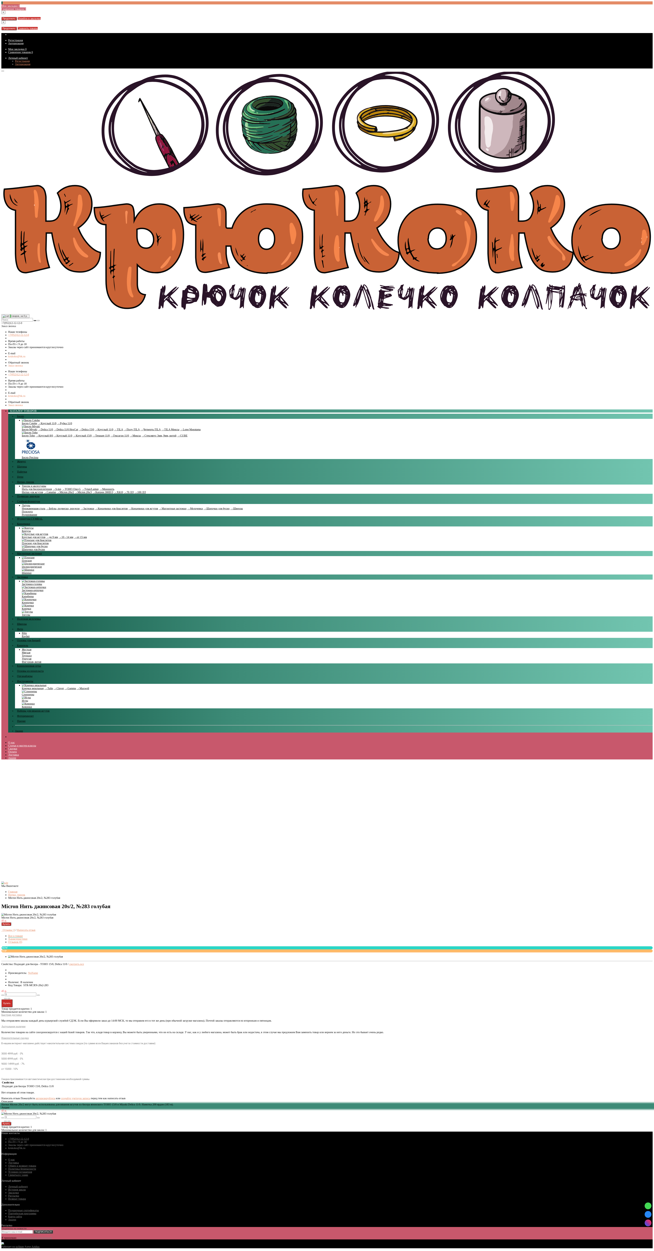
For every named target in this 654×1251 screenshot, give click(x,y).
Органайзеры (25, 676)
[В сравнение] (8, 998)
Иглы (25, 700)
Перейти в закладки (29, 18)
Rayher (26, 636)
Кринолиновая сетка (29, 665)
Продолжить (9, 18)
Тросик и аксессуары (34, 486)
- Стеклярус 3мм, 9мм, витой (159, 435)
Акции (19, 730)
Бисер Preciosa (30, 457)
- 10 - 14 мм (66, 537)
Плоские (27, 560)
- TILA (118, 429)
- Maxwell (83, 688)
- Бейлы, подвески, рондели (63, 508)
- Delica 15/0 (86, 429)
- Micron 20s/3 (83, 492)
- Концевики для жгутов (143, 508)
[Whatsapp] (648, 1205)
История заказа (17, 1189)
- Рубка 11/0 (64, 423)
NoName (33, 973)
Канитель (22, 645)
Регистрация (15, 40)
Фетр (20, 629)
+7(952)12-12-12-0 (18, 334)
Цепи (20, 476)
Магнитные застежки (29, 553)
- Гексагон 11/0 (119, 435)
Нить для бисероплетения (37, 489)
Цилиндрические (32, 566)
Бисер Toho (28, 435)
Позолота (27, 511)
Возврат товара (17, 1198)
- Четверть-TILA (150, 429)
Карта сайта (15, 1216)
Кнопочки (28, 602)
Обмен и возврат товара (22, 1165)
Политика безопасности (22, 1168)
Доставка (13, 754)
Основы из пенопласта (30, 671)
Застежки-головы (32, 584)
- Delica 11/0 (45, 429)
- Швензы (236, 508)
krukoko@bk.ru (16, 356)
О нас (11, 742)
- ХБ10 (118, 492)
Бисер (20, 416)
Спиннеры (28, 694)
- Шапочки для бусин (217, 508)
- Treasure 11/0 (101, 435)
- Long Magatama (190, 429)
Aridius (36, 1246)
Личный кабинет (18, 58)
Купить (6, 924)
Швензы (22, 624)
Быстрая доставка (11, 1014)
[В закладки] (5, 998)
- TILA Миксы (170, 429)
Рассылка (13, 1195)
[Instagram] (648, 1222)
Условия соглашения (20, 1171)
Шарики (27, 572)
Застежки (22, 577)
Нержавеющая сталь (33, 508)
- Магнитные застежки (172, 508)
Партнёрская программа (22, 1213)
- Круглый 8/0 (44, 435)
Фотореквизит (25, 715)
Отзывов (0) (15, 942)
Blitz (24, 633)
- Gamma (70, 688)
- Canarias (50, 492)
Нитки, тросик (25, 481)
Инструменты (25, 681)
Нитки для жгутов (32, 492)
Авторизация (16, 43)
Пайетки (22, 471)
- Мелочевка (195, 508)
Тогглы (26, 614)
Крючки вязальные (33, 688)
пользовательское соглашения (34, 1237)
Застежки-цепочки (32, 590)
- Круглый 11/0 (47, 423)
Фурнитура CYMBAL (30, 518)
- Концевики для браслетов (111, 508)
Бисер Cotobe (29, 423)
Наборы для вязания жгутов (33, 710)
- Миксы (135, 435)
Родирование (29, 514)
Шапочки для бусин (33, 549)
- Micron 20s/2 (65, 492)
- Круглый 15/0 (82, 435)
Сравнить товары (28, 28)
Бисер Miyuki (29, 429)
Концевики (23, 523)
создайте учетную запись (75, 1098)
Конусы (26, 531)
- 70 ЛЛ (129, 492)
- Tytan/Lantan (90, 489)
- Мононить (106, 489)
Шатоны (22, 466)
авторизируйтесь (45, 1098)
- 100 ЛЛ (140, 492)
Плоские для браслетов (35, 543)
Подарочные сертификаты (23, 1210)
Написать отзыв (26, 930)
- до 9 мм (52, 537)
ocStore (20, 1246)
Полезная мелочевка (29, 618)
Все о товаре (15, 935)
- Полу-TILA (132, 429)
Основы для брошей (29, 640)
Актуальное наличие (13, 1026)
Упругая (26, 658)
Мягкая (26, 652)
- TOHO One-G (71, 489)
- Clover (59, 688)
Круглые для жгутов (33, 537)
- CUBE (182, 435)
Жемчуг (21, 461)
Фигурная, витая (31, 661)
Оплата (12, 751)
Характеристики (17, 938)
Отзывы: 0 (8, 930)
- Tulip (48, 688)
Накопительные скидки (15, 1038)
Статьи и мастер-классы (22, 745)
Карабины (28, 596)
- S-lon (56, 489)
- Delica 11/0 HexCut (66, 429)
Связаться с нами (18, 1175)
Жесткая (26, 649)
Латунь (26, 505)
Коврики (27, 706)
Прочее (21, 721)
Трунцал (27, 655)
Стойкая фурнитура (28, 501)
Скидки (12, 748)
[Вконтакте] (648, 1214)
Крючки (26, 608)
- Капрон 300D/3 (102, 492)
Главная (12, 891)
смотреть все (76, 964)
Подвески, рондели (28, 496)
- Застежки (87, 508)
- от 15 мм (80, 537)
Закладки (13, 1192)
